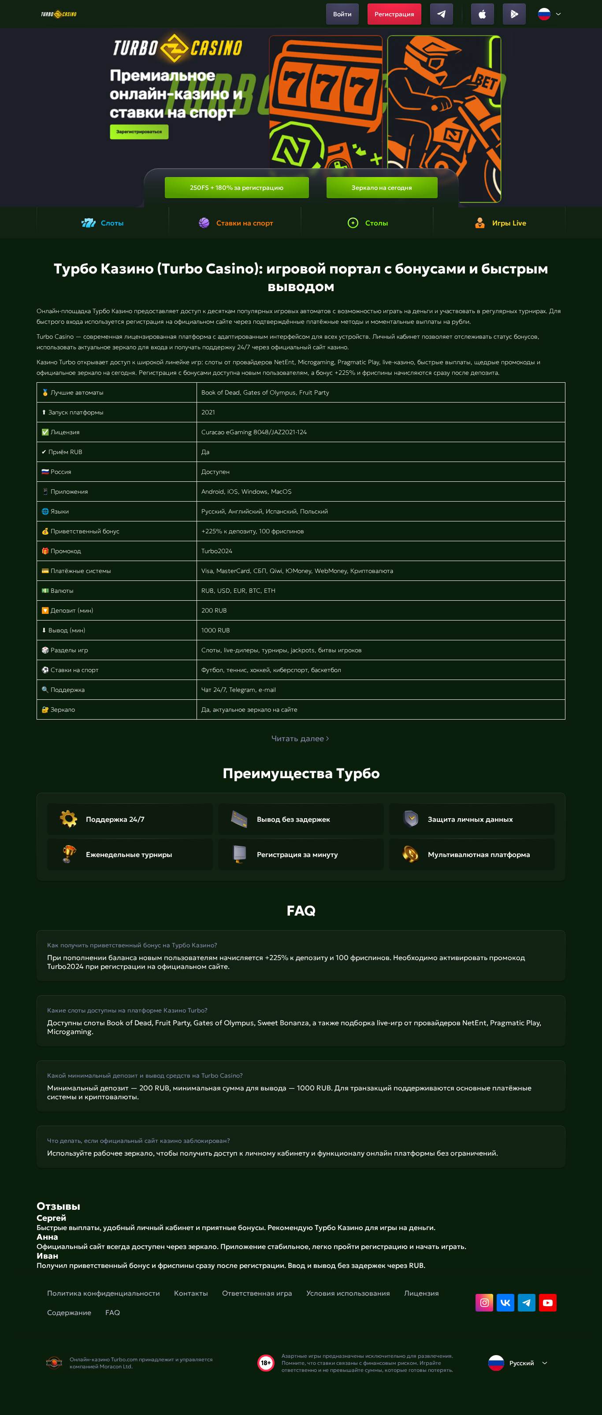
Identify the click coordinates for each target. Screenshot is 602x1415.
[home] (59, 14)
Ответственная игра (257, 1293)
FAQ (112, 1312)
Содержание (69, 1312)
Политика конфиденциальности (103, 1293)
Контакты (191, 1293)
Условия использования (348, 1293)
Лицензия (421, 1293)
